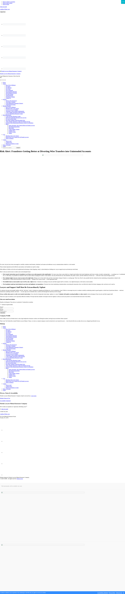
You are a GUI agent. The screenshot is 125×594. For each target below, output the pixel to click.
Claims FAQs (9, 386)
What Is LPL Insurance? (11, 344)
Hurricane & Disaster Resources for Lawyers (16, 361)
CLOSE (123, 1)
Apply (4, 390)
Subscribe (3, 312)
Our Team (8, 333)
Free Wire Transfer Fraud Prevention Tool (15, 364)
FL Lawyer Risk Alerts (11, 363)
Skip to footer (6, 4)
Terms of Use (119, 592)
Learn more (33, 395)
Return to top (20, 478)
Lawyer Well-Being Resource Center (14, 357)
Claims (4, 383)
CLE (4, 378)
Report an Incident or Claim (12, 387)
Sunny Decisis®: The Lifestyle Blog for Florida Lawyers (22, 369)
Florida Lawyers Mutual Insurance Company (10, 73)
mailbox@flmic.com (5, 9)
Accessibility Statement (5, 400)
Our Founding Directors (11, 335)
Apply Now (3, 11)
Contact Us (8, 342)
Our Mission (9, 331)
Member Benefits (7, 350)
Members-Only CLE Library (12, 352)
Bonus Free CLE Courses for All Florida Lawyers (17, 381)
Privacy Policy (112, 592)
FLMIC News (12, 374)
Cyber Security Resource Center (13, 360)
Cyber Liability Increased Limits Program (15, 356)
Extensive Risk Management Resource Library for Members (19, 366)
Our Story (8, 330)
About (4, 327)
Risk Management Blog (14, 370)
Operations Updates (10, 340)
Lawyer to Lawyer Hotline (12, 353)
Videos (10, 377)
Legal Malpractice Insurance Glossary (14, 347)
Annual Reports (9, 339)
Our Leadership (9, 334)
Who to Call (8, 385)
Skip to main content (7, 3)
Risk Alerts (11, 372)
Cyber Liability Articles (14, 373)
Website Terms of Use (5, 398)
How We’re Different (11, 329)
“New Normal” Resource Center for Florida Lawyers (18, 365)
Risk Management (7, 359)
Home (4, 326)
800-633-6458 (3, 6)
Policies (4, 343)
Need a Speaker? (10, 382)
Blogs (7, 368)
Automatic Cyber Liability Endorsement (15, 355)
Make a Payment (7, 389)
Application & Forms (10, 348)
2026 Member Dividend (11, 337)
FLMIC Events (12, 376)
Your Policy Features (10, 346)
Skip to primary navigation (9, 1)
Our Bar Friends (9, 338)
